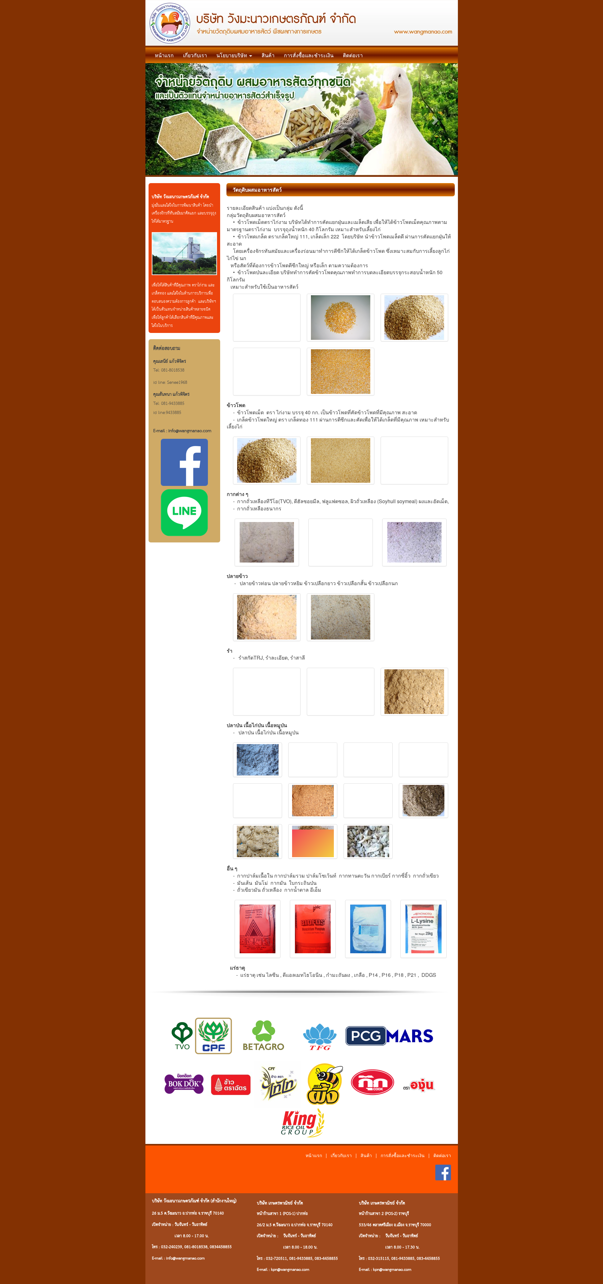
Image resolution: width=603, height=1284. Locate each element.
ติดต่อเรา (353, 55)
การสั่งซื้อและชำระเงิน (309, 55)
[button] (168, 120)
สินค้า (268, 55)
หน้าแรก (164, 55)
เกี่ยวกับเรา (195, 55)
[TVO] (182, 1035)
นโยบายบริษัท (232, 55)
